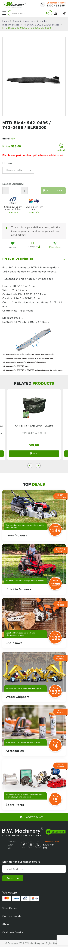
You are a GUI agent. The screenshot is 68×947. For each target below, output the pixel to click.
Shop (16, 21)
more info (13, 212)
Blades (43, 21)
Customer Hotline (56, 3)
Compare (32, 246)
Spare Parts (29, 21)
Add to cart (55, 190)
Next (38, 465)
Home (5, 21)
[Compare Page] (39, 245)
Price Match (55, 247)
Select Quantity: (13, 184)
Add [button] (35, 453)
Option (7, 163)
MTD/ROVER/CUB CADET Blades (41, 25)
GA (13, 138)
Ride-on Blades (10, 25)
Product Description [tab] (17, 259)
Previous (29, 465)
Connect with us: (12, 844)
